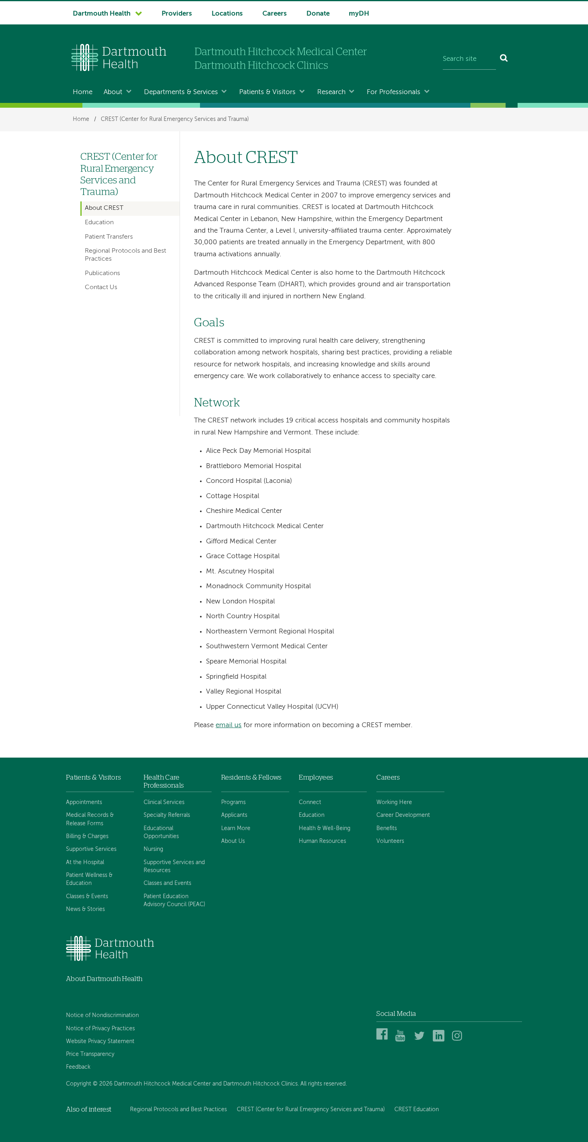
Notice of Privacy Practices (100, 1028)
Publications (102, 273)
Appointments (84, 802)
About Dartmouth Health (104, 978)
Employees (316, 777)
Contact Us (101, 287)
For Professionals (393, 92)
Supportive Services (91, 849)
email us (229, 725)
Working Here (394, 802)
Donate (318, 13)
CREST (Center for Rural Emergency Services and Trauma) (175, 119)
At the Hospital (85, 862)
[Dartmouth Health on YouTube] (402, 1040)
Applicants (234, 815)
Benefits (386, 828)
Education (99, 222)
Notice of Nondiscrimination (102, 1015)
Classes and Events (167, 883)
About (113, 92)
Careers (274, 13)
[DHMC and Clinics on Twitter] (421, 1040)
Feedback (78, 1067)
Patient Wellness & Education (89, 879)
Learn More (235, 828)
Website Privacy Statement (100, 1041)
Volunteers (390, 841)
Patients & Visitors (267, 92)
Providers (177, 13)
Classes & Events (87, 896)
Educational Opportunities (161, 832)
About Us (233, 841)
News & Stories (85, 909)
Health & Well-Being (324, 828)
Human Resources (322, 841)
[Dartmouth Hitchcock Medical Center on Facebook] (383, 1040)
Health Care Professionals (164, 781)
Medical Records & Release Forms (90, 819)
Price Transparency (90, 1054)
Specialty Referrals (167, 815)
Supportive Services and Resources (174, 866)
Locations (227, 13)
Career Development (403, 815)
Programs (233, 802)
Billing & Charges (87, 836)
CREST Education (416, 1109)
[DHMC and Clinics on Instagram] (459, 1040)
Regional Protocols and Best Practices (125, 255)
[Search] (504, 59)
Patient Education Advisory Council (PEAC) (174, 900)
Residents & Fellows (251, 777)
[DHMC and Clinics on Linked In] (440, 1040)
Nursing (153, 849)
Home (82, 92)
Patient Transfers (109, 237)
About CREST (104, 208)
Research (331, 92)
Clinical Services (164, 802)
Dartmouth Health (101, 13)
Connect (310, 802)
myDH (359, 13)
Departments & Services (181, 92)
